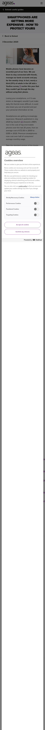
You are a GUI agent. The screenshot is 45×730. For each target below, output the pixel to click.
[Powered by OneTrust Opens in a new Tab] (33, 240)
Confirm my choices (22, 232)
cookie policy (22, 186)
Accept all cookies (22, 225)
